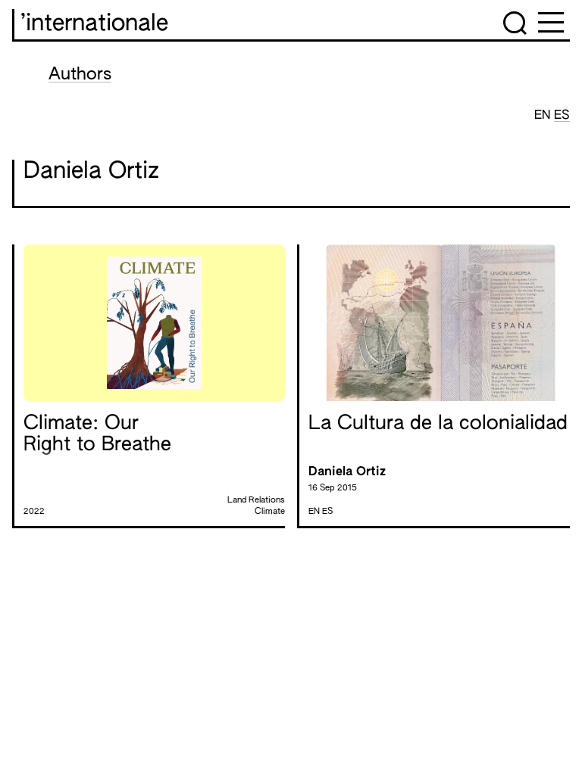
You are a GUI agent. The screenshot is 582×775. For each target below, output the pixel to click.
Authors (79, 75)
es (562, 116)
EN (544, 116)
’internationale (94, 24)
